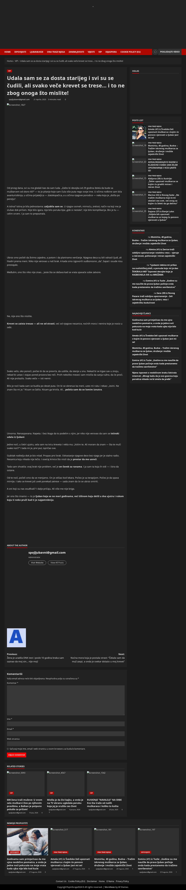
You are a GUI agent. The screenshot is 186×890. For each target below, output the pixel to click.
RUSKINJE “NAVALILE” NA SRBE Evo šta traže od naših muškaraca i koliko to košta (104, 803)
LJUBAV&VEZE (36, 51)
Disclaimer (92, 881)
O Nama (110, 881)
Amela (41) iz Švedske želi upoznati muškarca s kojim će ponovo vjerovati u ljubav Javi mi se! (139, 132)
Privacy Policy (122, 881)
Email (10, 729)
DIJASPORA (111, 51)
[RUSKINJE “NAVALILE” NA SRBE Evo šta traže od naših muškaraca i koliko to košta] (106, 783)
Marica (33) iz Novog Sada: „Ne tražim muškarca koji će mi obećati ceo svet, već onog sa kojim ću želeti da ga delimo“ (139, 198)
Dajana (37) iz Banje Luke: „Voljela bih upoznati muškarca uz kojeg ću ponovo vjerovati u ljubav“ (139, 215)
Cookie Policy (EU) (130, 51)
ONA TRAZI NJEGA (56, 51)
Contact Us (61, 881)
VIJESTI (91, 51)
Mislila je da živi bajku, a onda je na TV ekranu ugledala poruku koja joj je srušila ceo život (65, 803)
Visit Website (37, 562)
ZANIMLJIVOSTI (76, 51)
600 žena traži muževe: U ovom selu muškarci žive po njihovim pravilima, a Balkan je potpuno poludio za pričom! (24, 804)
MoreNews (110, 887)
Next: (98, 658)
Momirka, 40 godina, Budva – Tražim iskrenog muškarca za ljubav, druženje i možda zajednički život (139, 149)
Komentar (12, 683)
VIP (100, 51)
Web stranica (13, 739)
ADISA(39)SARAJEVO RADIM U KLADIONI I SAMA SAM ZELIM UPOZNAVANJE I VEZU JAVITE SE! (139, 165)
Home (7, 51)
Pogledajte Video (170, 51)
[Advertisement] (93, 26)
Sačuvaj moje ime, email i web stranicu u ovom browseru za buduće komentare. (47, 748)
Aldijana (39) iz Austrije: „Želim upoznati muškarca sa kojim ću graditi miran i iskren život (139, 182)
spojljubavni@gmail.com (19, 99)
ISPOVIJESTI (20, 51)
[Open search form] (149, 51)
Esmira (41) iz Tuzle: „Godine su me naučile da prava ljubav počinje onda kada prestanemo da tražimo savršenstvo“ (154, 284)
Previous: (35, 658)
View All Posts (57, 562)
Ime (9, 719)
